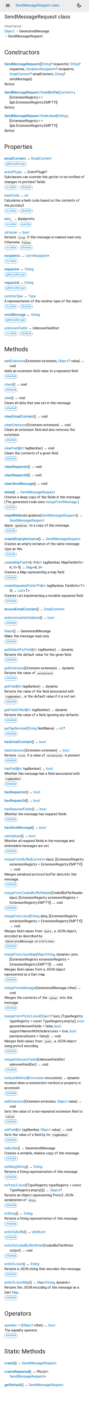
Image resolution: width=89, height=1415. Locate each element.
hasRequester (15, 792)
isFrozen (10, 232)
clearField (11, 448)
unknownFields (15, 328)
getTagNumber (15, 728)
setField (10, 1130)
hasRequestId (15, 801)
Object (9, 31)
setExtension (14, 1101)
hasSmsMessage (18, 828)
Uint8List (39, 1232)
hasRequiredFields (18, 809)
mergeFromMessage (61, 502)
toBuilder (11, 1148)
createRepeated (16, 1372)
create (9, 1363)
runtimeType (13, 296)
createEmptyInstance (21, 539)
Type (32, 296)
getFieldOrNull (15, 710)
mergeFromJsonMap (20, 954)
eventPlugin (13, 172)
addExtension (14, 361)
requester (11, 269)
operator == (13, 1325)
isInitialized (12, 836)
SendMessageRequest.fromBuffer (31, 92)
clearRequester (16, 467)
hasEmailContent (18, 742)
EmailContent (20, 74)
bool (25, 232)
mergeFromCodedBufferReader (27, 893)
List (62, 92)
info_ (8, 219)
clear (7, 398)
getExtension (14, 668)
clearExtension (15, 425)
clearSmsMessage (19, 484)
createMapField (15, 562)
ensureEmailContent (20, 609)
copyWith (11, 515)
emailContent (15, 158)
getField (10, 686)
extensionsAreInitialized (22, 618)
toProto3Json (14, 1185)
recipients (12, 256)
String (46, 64)
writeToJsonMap (17, 1282)
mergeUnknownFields (20, 1059)
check (8, 384)
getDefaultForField (18, 650)
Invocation (36, 1078)
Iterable (32, 69)
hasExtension (14, 750)
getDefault (12, 1385)
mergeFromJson (16, 916)
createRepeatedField (19, 586)
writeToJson (13, 1264)
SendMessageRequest (22, 64)
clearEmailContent (19, 416)
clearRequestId (16, 475)
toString (10, 1213)
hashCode (11, 195)
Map (29, 567)
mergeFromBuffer (17, 859)
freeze (8, 631)
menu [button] (7, 5)
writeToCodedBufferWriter (23, 1245)
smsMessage (15, 315)
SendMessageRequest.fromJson (30, 116)
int (69, 92)
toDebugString (15, 1167)
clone (8, 492)
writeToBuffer (14, 1232)
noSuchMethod (15, 1078)
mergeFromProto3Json (22, 1016)
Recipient (47, 69)
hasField (10, 769)
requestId (11, 283)
